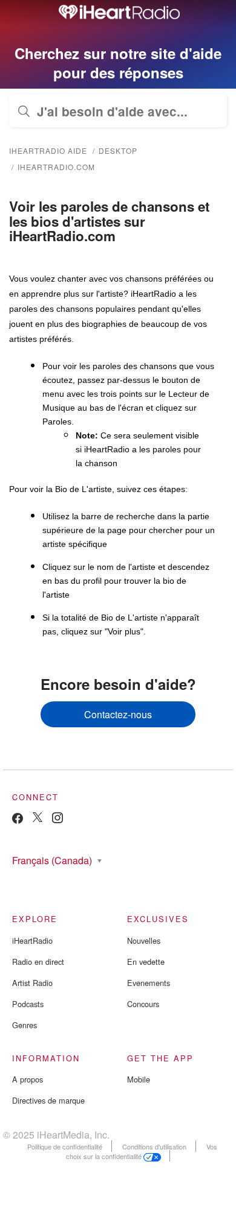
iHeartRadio (32, 940)
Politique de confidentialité (64, 1146)
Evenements (148, 982)
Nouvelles (143, 940)
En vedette (146, 961)
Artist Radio (32, 982)
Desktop (118, 150)
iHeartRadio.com (56, 167)
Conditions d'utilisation (154, 1146)
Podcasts (28, 1004)
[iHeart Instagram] (57, 820)
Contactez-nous (118, 714)
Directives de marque (48, 1100)
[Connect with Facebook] (17, 821)
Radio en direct (38, 961)
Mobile (138, 1079)
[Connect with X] (37, 818)
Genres (24, 1025)
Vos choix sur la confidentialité (141, 1151)
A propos (27, 1079)
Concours (143, 1004)
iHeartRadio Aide (48, 150)
